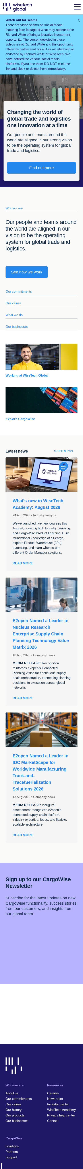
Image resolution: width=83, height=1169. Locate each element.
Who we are (14, 208)
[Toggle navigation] (77, 7)
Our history (14, 1110)
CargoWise (14, 1138)
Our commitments (19, 291)
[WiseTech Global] (17, 7)
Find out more (41, 168)
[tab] (41, 206)
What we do (14, 315)
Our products (15, 1115)
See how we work (26, 272)
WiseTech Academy (61, 1110)
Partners (12, 1152)
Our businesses (17, 326)
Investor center (58, 1104)
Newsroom (55, 1099)
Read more (23, 563)
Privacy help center (61, 1115)
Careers (53, 1093)
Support (11, 1157)
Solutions (12, 1146)
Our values (13, 303)
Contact (52, 1121)
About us (12, 1093)
